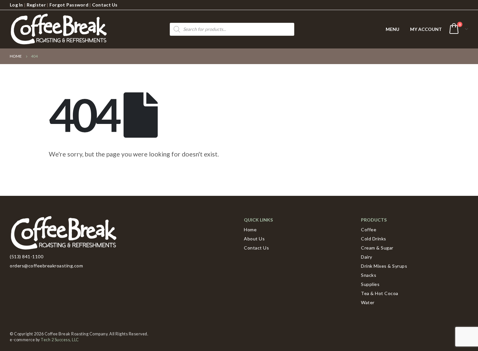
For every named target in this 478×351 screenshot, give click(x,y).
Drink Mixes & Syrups (384, 266)
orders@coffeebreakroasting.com (46, 265)
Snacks (368, 275)
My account (426, 29)
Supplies (370, 284)
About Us (254, 238)
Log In (16, 4)
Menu (392, 29)
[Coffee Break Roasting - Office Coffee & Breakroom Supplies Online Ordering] (58, 29)
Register (36, 4)
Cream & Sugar (377, 247)
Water (368, 302)
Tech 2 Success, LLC (60, 339)
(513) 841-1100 (26, 256)
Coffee (368, 229)
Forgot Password (68, 4)
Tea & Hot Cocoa (379, 293)
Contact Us (105, 4)
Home (250, 229)
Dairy (366, 257)
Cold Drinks (373, 238)
